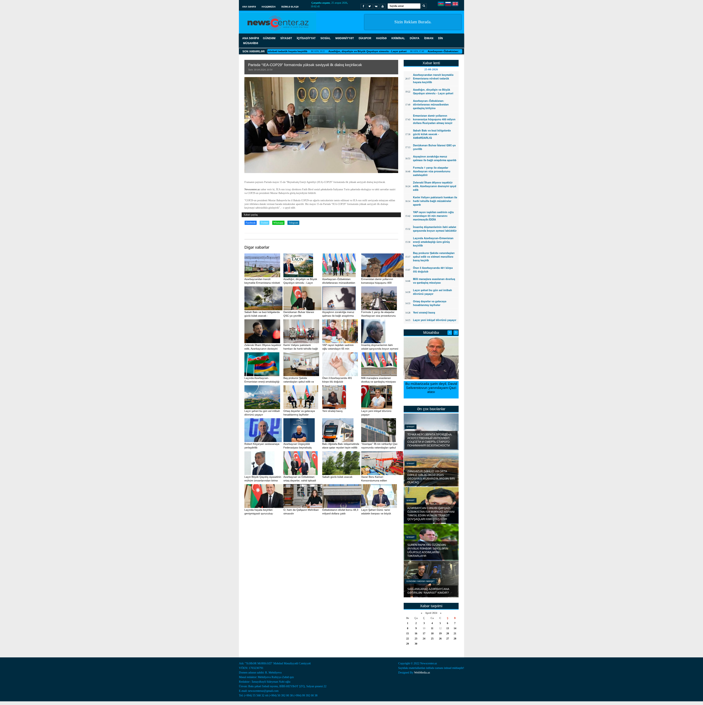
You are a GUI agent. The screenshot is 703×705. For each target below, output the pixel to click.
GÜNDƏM (269, 38)
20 (447, 633)
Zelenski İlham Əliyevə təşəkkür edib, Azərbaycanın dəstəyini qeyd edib (262, 349)
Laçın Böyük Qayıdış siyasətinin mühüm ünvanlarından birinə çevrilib (262, 480)
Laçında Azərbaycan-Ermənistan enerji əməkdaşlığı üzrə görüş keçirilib (262, 381)
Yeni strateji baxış (332, 410)
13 (447, 628)
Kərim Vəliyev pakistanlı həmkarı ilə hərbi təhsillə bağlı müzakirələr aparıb (300, 349)
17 (424, 633)
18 (432, 633)
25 (432, 638)
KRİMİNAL (398, 38)
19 (440, 633)
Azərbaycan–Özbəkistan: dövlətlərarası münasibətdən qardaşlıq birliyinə (436, 51)
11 (432, 628)
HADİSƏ (381, 38)
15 (407, 633)
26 (440, 638)
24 (424, 638)
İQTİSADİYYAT (306, 38)
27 (447, 638)
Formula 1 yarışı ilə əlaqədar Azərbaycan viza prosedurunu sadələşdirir (378, 316)
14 (455, 628)
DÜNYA (414, 38)
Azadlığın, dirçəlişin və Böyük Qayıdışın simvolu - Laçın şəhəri (331, 51)
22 (407, 638)
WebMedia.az (422, 672)
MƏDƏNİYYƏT (344, 38)
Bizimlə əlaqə (290, 6)
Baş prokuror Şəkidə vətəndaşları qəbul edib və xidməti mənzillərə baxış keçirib (301, 381)
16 (416, 633)
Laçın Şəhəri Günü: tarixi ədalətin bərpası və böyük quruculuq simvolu (376, 513)
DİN (440, 38)
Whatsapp (278, 222)
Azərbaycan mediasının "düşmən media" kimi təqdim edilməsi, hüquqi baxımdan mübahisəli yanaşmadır (431, 390)
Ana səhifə (249, 6)
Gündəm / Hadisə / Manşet (420, 581)
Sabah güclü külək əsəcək (337, 476)
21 (455, 633)
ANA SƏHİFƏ (250, 38)
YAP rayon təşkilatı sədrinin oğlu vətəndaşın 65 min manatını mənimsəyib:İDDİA (338, 349)
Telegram (293, 222)
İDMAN (428, 38)
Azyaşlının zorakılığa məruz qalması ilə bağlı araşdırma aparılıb (338, 316)
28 (455, 638)
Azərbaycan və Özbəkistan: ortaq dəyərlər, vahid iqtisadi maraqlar (299, 480)
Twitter (264, 222)
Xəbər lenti (431, 63)
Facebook (251, 222)
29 (407, 643)
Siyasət (410, 427)
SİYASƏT (286, 38)
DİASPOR (365, 38)
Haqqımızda (269, 6)
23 (416, 638)
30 (416, 643)
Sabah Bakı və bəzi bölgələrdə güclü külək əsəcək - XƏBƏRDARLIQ (262, 316)
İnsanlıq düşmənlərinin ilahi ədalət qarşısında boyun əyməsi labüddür (379, 349)
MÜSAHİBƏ (250, 43)
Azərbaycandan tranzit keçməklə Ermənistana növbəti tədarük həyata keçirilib (262, 283)
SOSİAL (325, 38)
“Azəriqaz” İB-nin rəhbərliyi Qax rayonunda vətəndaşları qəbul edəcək (379, 447)
